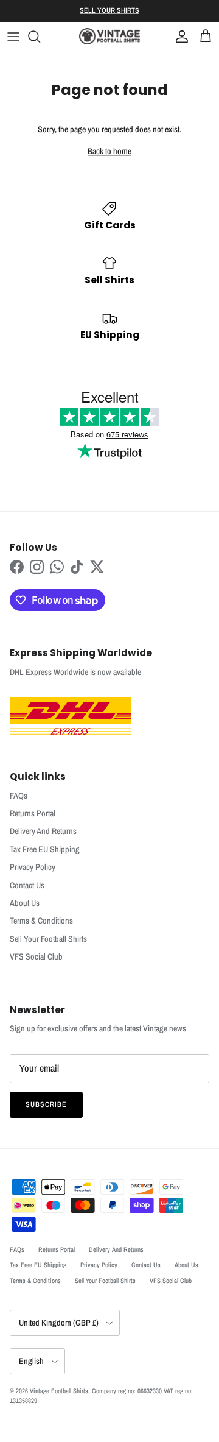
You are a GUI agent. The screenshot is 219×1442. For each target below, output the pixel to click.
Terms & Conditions (41, 920)
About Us (25, 902)
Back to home (109, 151)
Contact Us (27, 885)
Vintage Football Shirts (59, 1391)
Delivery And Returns (43, 830)
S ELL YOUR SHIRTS (109, 10)
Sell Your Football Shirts (48, 938)
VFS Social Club (36, 956)
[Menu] (13, 36)
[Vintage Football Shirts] (109, 36)
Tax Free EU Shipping (45, 849)
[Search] (40, 36)
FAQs (18, 795)
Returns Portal (32, 813)
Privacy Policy (32, 866)
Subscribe (46, 1104)
